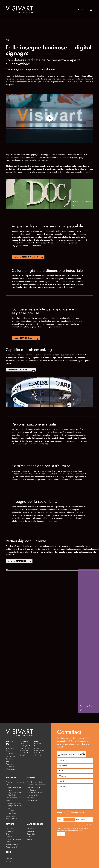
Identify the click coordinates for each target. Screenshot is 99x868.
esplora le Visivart (26, 257)
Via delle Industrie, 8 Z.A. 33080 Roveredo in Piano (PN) (25, 747)
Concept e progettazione (36, 785)
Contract (9, 836)
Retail (7, 834)
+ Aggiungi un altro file (84, 825)
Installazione (31, 790)
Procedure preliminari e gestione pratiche (35, 793)
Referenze (30, 831)
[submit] (78, 9)
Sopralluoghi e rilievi (34, 782)
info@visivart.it (11, 769)
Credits (8, 861)
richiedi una (19, 369)
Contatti (29, 839)
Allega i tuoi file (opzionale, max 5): (71, 812)
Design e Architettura (13, 839)
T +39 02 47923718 (37, 754)
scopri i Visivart (23, 338)
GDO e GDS (10, 831)
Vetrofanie (12, 795)
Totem (10, 790)
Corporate (9, 829)
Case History (31, 834)
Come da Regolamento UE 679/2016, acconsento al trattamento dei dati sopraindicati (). (72, 829)
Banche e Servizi (12, 844)
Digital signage (11, 816)
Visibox (11, 810)
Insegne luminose (14, 787)
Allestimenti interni (14, 803)
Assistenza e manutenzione (32, 799)
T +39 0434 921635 (24, 754)
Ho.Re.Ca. (9, 842)
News (29, 836)
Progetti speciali (11, 818)
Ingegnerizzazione (33, 787)
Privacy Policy (10, 858)
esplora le (17, 561)
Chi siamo (30, 829)
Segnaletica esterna (15, 792)
